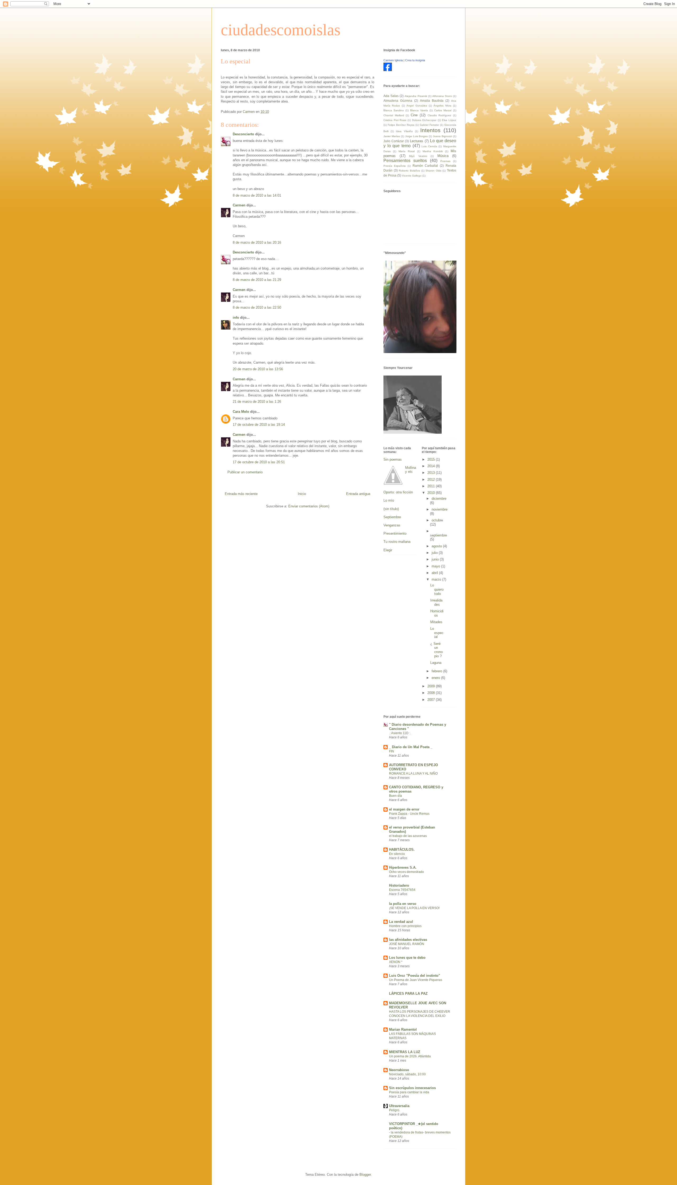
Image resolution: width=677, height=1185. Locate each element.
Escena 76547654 (402, 890)
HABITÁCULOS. (402, 849)
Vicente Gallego (412, 175)
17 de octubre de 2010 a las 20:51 (259, 462)
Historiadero (399, 885)
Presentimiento (394, 533)
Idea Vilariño (404, 131)
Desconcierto (243, 134)
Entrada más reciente (241, 494)
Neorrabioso (399, 1070)
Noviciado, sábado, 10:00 (407, 1074)
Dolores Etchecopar (424, 120)
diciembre (439, 499)
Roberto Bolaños (409, 170)
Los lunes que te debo (407, 958)
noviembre (439, 509)
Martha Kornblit (433, 151)
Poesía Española (394, 165)
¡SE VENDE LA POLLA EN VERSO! (414, 908)
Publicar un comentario (245, 472)
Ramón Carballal (425, 165)
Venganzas (391, 525)
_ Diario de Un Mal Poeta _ (410, 747)
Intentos (430, 130)
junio (436, 559)
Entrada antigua (358, 494)
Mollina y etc (410, 470)
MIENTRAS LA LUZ (404, 1052)
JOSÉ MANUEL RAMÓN (406, 944)
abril (435, 573)
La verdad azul (401, 922)
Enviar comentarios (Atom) (308, 506)
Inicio (302, 494)
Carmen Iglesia (393, 60)
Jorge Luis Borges (416, 136)
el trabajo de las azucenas (408, 836)
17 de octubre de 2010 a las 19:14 (259, 425)
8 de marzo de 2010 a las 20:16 (257, 242)
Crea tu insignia (415, 60)
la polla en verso (402, 904)
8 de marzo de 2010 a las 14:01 (257, 195)
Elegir (387, 550)
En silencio (397, 854)
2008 (431, 693)
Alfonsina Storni (442, 96)
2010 (431, 493)
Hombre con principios (405, 926)
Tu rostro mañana (396, 542)
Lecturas (416, 141)
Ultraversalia (399, 1106)
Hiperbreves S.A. (403, 867)
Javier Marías (391, 136)
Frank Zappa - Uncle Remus (409, 814)
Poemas (445, 161)
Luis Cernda (429, 146)
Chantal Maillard (393, 115)
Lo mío (388, 500)
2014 (431, 466)
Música (443, 156)
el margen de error (404, 809)
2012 (431, 480)
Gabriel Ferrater (429, 124)
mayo (436, 566)
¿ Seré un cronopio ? (436, 650)
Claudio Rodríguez (439, 115)
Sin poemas (392, 459)
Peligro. (394, 1110)
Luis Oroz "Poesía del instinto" (414, 976)
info (236, 318)
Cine (414, 115)
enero (436, 678)
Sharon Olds (433, 170)
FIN (391, 751)
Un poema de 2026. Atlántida (410, 1056)
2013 (431, 473)
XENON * (395, 962)
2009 (431, 686)
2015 (431, 459)
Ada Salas (391, 96)
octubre (437, 520)
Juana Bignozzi (442, 136)
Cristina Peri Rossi (394, 120)
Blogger (365, 1175)
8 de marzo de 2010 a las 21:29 (257, 280)
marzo (437, 579)
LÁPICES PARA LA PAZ (408, 994)
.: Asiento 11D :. (400, 733)
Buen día (395, 796)
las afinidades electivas (408, 940)
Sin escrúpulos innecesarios (412, 1088)
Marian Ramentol (403, 1029)
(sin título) (391, 509)
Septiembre (392, 517)
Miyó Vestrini (418, 156)
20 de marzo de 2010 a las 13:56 (258, 369)
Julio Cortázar (393, 141)
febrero (437, 671)
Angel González (416, 105)
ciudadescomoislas (280, 30)
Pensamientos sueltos (405, 160)
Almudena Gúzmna (397, 100)
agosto (437, 546)
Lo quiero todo (436, 589)
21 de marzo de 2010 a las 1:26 (257, 402)
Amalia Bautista (431, 100)
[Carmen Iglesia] (387, 70)
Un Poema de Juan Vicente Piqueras (415, 980)
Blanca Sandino (393, 110)
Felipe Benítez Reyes (401, 124)
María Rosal (407, 151)
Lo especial (436, 633)
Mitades (436, 622)
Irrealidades (436, 602)
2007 (431, 700)
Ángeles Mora (442, 105)
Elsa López (449, 120)
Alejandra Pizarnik (416, 96)
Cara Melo (241, 412)
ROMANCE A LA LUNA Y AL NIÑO (413, 773)
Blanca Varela (419, 110)
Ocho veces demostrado (406, 872)
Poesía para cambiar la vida (409, 1092)
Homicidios (436, 613)
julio (435, 553)
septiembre (438, 535)
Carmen (239, 205)
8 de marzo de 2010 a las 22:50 (257, 307)
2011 (431, 486)
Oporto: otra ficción (398, 492)
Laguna (435, 663)
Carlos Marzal (442, 110)
